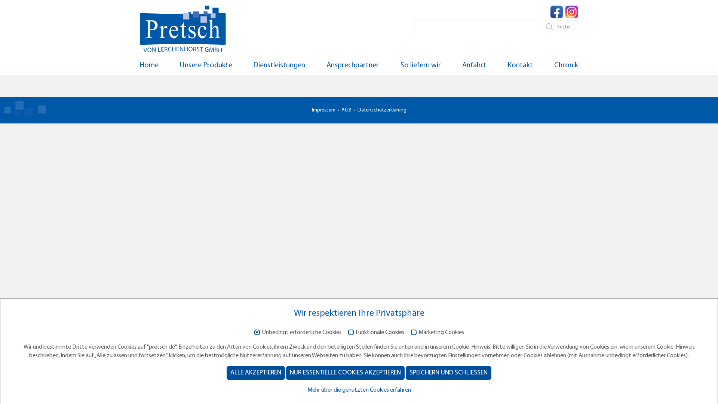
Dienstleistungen (279, 65)
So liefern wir (421, 65)
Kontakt (520, 65)
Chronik (566, 65)
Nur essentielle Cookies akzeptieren (345, 373)
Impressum (323, 110)
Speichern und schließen (448, 373)
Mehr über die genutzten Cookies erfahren (359, 390)
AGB (346, 110)
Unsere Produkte (206, 65)
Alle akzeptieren (255, 373)
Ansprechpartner (352, 65)
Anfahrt (474, 65)
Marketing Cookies (441, 333)
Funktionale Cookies (380, 333)
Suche (564, 27)
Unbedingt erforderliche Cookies (301, 333)
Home (149, 65)
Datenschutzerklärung (382, 110)
